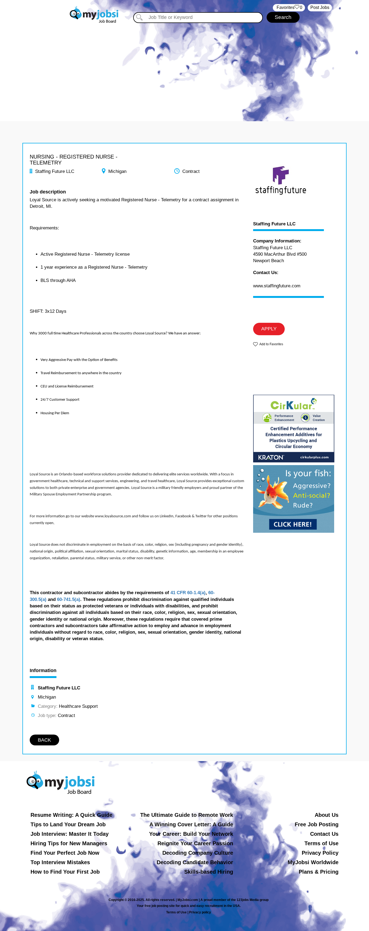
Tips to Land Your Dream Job (68, 824)
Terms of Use (321, 843)
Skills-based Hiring (208, 872)
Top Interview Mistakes (60, 862)
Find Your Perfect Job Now (65, 853)
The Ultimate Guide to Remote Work (186, 815)
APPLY (269, 328)
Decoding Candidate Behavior (195, 862)
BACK (44, 740)
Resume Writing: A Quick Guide (71, 815)
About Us (326, 815)
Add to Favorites (271, 344)
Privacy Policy (320, 853)
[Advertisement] (184, 70)
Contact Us (324, 834)
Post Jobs (319, 7)
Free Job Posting (316, 824)
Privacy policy (200, 912)
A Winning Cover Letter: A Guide (191, 824)
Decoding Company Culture (197, 853)
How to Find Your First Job (65, 872)
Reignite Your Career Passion (195, 843)
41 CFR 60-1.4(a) (188, 592)
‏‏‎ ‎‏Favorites (289, 7)
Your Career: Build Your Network (191, 834)
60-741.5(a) (68, 599)
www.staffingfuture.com (276, 285)
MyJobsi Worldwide (313, 862)
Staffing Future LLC (274, 224)
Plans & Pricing (318, 872)
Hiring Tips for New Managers (69, 843)
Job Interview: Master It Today (70, 834)
